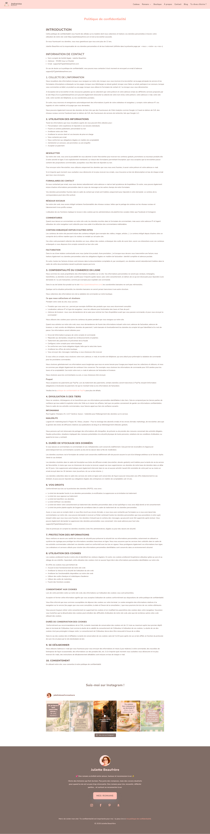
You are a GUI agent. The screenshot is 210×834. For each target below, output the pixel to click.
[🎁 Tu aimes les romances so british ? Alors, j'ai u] (128, 716)
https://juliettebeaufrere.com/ (91, 284)
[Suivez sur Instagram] (91, 805)
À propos (168, 5)
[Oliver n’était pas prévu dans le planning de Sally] (81, 716)
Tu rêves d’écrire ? (198, 5)
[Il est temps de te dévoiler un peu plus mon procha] (57, 716)
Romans (145, 5)
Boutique (158, 5)
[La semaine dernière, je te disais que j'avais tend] (152, 716)
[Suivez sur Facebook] (100, 805)
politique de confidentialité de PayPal (71, 390)
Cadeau (136, 5)
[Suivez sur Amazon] (118, 805)
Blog (186, 5)
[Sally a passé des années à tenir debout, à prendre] (105, 716)
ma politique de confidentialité (138, 819)
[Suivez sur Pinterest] (109, 805)
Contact (177, 5)
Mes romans (105, 795)
